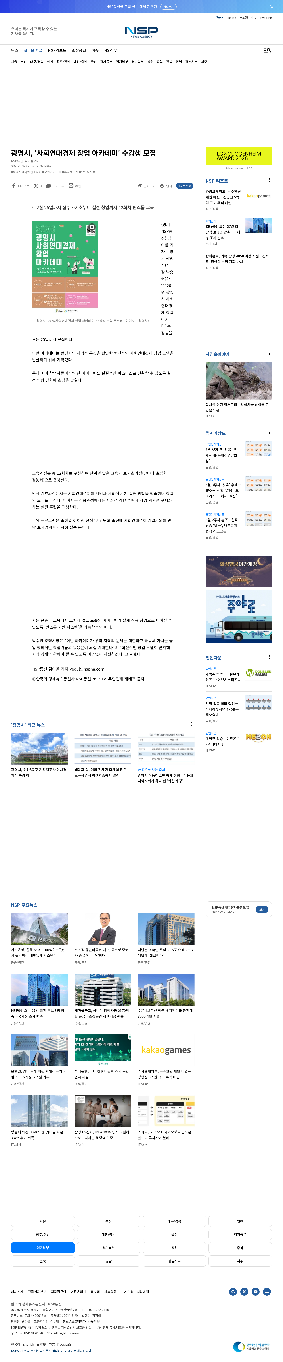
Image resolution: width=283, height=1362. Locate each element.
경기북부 (108, 1247)
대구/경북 (174, 1221)
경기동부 (240, 1234)
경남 (108, 1261)
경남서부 (174, 1261)
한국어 (220, 17)
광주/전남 (43, 1234)
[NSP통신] (141, 32)
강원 (174, 1247)
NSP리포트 (57, 50)
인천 (240, 1221)
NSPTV (110, 50)
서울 (43, 1221)
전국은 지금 (33, 50)
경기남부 (43, 1247)
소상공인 (79, 50)
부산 (108, 1221)
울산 (174, 1234)
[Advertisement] (141, 105)
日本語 (243, 17)
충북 (240, 1247)
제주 (240, 1261)
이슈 (95, 50)
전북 (43, 1261)
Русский (266, 17)
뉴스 (14, 50)
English (231, 17)
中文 (254, 17)
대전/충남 (108, 1234)
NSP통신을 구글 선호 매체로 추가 (131, 6)
